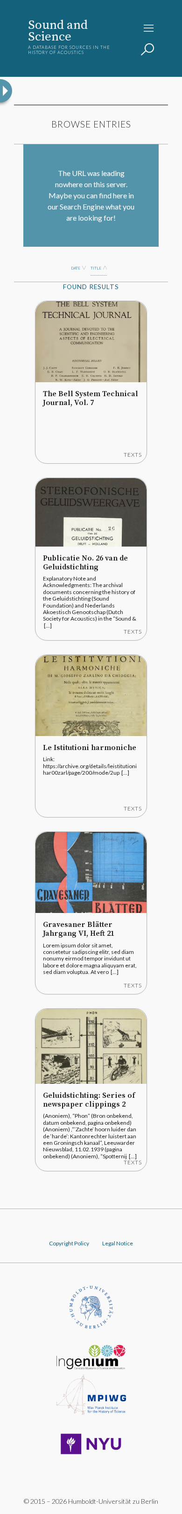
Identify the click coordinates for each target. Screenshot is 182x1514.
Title (96, 268)
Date (75, 268)
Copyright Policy (69, 1243)
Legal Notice (117, 1243)
